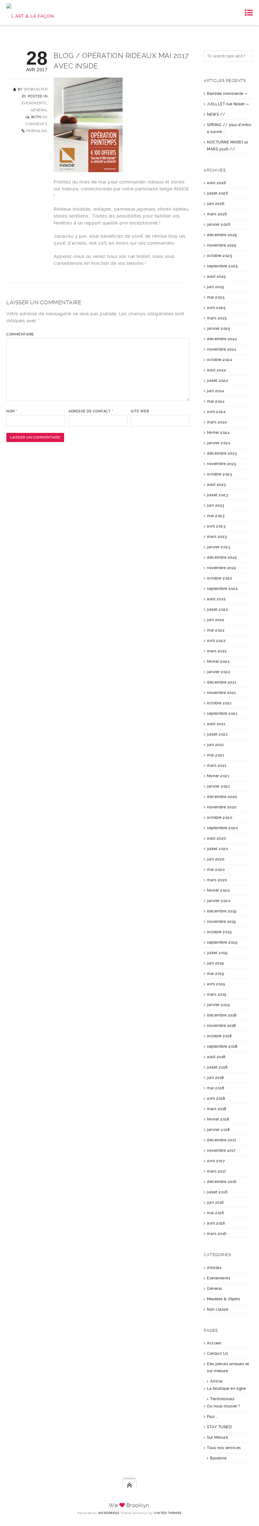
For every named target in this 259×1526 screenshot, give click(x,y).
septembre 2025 (222, 266)
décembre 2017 (222, 1140)
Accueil (214, 1343)
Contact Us (217, 1353)
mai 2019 (215, 973)
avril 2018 (216, 1098)
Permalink (37, 131)
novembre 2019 (221, 921)
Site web (140, 411)
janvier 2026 (218, 224)
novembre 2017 (221, 1150)
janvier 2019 (218, 1005)
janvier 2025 (218, 328)
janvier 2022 (218, 672)
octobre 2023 (219, 474)
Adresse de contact (91, 411)
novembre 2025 (222, 245)
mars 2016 (216, 1234)
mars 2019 (216, 994)
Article (216, 1381)
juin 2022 (216, 620)
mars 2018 (216, 1109)
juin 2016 (215, 1202)
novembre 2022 (222, 568)
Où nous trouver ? (223, 1406)
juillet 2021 (217, 734)
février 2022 (218, 661)
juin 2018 (215, 1077)
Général (39, 110)
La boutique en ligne (226, 1388)
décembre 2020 (222, 797)
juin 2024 (216, 391)
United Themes (168, 1513)
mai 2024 (216, 401)
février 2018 (218, 1119)
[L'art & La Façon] (30, 12)
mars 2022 (217, 651)
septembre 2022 (222, 588)
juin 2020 (216, 859)
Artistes (214, 1268)
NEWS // (216, 114)
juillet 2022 (217, 609)
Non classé (217, 1309)
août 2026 (216, 183)
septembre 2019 (222, 942)
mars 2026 (217, 214)
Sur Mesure (217, 1437)
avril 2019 (216, 984)
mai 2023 (216, 516)
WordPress (108, 1513)
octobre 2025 (219, 255)
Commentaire (20, 334)
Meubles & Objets (223, 1299)
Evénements (34, 103)
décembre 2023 (222, 453)
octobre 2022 (219, 578)
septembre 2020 (222, 828)
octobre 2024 (219, 360)
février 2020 (218, 890)
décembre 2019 (222, 911)
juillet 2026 (217, 193)
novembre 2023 (222, 464)
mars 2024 (217, 422)
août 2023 (216, 484)
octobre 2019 (219, 932)
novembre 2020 (222, 807)
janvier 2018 (218, 1129)
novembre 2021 (221, 692)
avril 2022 (216, 640)
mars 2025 (217, 318)
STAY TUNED (219, 1427)
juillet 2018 (217, 1067)
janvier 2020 (218, 901)
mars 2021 (216, 765)
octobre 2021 (219, 703)
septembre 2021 (222, 713)
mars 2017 (216, 1171)
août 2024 (216, 370)
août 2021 (216, 724)
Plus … (212, 1416)
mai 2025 (216, 297)
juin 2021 (215, 745)
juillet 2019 (217, 953)
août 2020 (216, 838)
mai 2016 (215, 1213)
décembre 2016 (222, 1181)
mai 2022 (216, 630)
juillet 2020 (217, 849)
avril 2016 (216, 1223)
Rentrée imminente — (227, 93)
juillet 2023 (217, 495)
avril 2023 (216, 526)
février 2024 (218, 432)
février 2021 (218, 776)
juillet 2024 (217, 380)
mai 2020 (216, 869)
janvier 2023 (218, 547)
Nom (12, 411)
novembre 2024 (222, 349)
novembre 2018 (221, 1025)
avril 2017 (216, 1161)
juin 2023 (216, 505)
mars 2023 (217, 536)
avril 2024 (216, 412)
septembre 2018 (222, 1046)
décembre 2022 (222, 557)
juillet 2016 (217, 1192)
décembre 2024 (222, 339)
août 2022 (216, 599)
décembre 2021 (222, 682)
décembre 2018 (222, 1015)
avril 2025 (216, 308)
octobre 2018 (219, 1036)
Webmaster (36, 89)
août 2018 (216, 1057)
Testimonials (222, 1399)
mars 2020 (217, 880)
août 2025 (216, 276)
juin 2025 (216, 287)
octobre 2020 (219, 817)
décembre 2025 (222, 235)
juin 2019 (215, 963)
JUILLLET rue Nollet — (228, 104)
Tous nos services (224, 1448)
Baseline (218, 1458)
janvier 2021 (218, 786)
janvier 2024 (218, 443)
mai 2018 (215, 1088)
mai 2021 (215, 755)
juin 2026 (216, 203)
